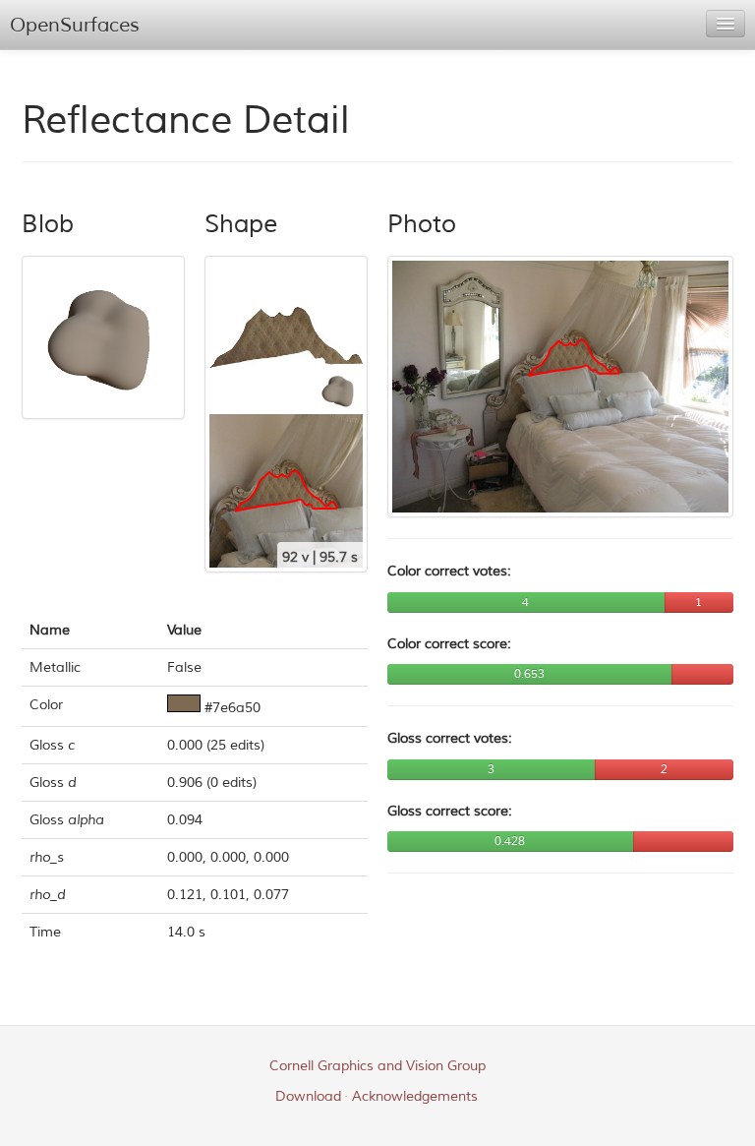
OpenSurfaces (75, 25)
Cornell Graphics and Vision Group (377, 1065)
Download (308, 1096)
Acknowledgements (415, 1096)
